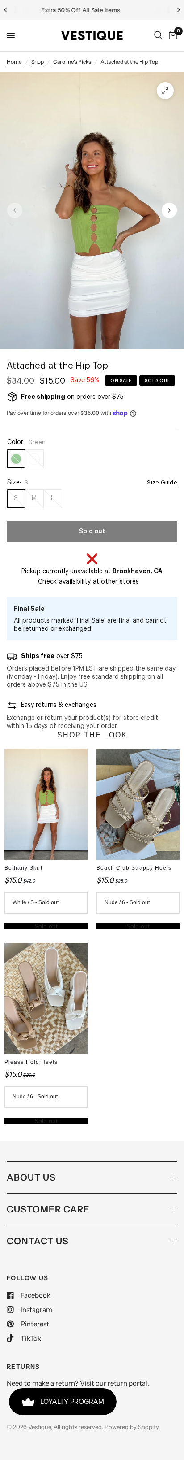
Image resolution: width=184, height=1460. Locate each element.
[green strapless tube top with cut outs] (165, 90)
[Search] (158, 35)
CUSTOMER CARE (48, 1209)
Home (14, 61)
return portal (127, 1383)
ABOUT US (31, 1177)
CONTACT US (38, 1241)
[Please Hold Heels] (46, 998)
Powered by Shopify (132, 1426)
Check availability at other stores (88, 582)
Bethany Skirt (23, 868)
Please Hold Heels (31, 1062)
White (34, 458)
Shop (37, 61)
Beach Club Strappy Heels (133, 868)
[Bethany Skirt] (46, 804)
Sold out (46, 926)
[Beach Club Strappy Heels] (138, 804)
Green (16, 458)
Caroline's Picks (72, 61)
